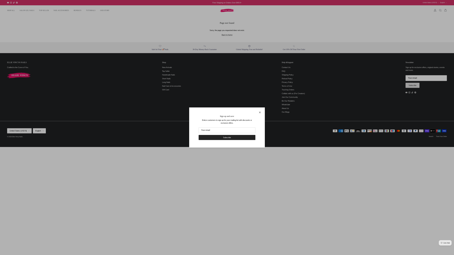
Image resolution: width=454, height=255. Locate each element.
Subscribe (227, 137)
